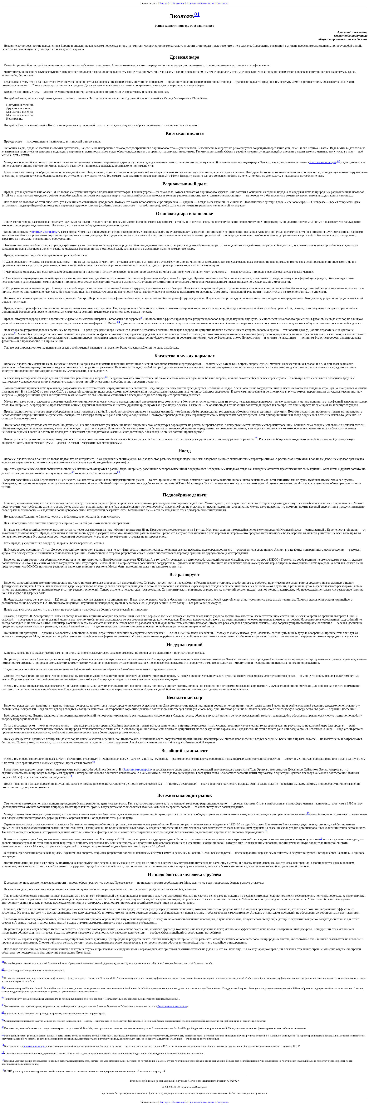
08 (72, 472)
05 (15, 333)
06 (106, 377)
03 (141, 317)
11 (71, 776)
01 (197, 14)
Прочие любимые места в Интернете (208, 3)
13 (265, 831)
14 (320, 838)
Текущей (164, 3)
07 (256, 438)
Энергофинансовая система (172, 1006)
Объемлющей (179, 3)
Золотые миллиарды (322, 162)
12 (308, 813)
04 (118, 322)
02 (338, 161)
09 (118, 472)
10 (93, 762)
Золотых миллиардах (137, 769)
